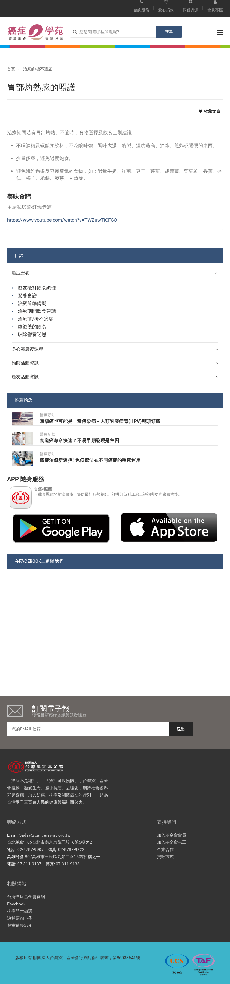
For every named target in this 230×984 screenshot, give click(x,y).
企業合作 (165, 849)
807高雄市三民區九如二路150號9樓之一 (62, 856)
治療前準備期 (32, 303)
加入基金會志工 (171, 842)
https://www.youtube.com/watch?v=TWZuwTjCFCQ (62, 220)
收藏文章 (212, 111)
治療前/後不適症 (37, 69)
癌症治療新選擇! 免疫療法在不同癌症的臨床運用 (90, 460)
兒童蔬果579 (19, 925)
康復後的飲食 (32, 326)
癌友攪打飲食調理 (37, 288)
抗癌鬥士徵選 (19, 911)
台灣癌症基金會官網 (26, 896)
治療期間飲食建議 (37, 311)
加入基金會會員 (171, 835)
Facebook (16, 903)
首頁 (11, 69)
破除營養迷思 (32, 334)
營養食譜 (27, 295)
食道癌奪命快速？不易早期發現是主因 (79, 440)
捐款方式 (165, 856)
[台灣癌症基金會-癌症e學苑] (35, 32)
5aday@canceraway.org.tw (45, 835)
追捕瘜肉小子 (19, 918)
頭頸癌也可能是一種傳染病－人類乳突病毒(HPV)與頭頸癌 (100, 421)
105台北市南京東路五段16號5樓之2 (58, 842)
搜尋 (169, 31)
